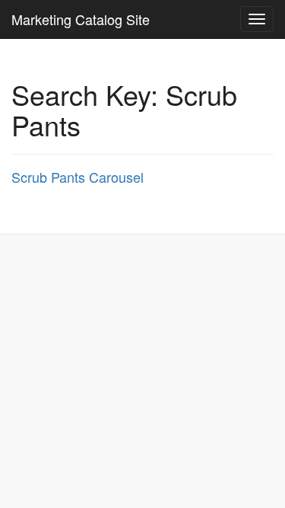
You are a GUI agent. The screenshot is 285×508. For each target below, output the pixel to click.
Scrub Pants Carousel (77, 177)
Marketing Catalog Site (80, 19)
